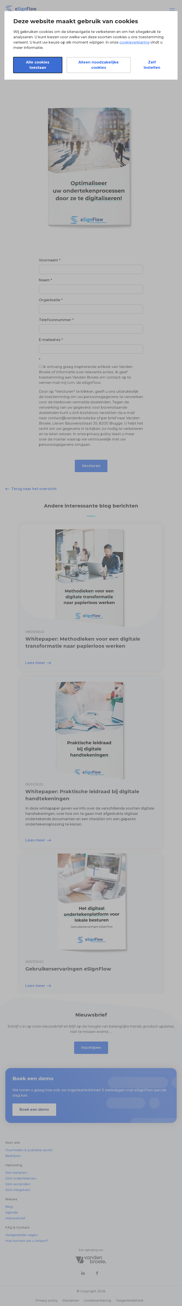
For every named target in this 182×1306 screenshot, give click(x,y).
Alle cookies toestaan (37, 65)
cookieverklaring (134, 42)
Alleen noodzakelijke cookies (98, 65)
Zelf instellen (152, 65)
